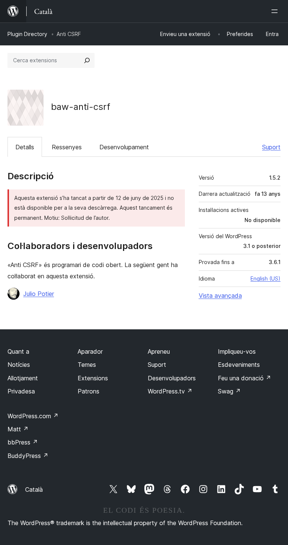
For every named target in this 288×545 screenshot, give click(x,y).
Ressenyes (67, 147)
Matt (18, 429)
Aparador (90, 351)
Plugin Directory (27, 34)
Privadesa (21, 391)
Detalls (24, 147)
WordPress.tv (170, 391)
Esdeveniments (239, 364)
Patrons (88, 391)
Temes (87, 364)
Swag (229, 391)
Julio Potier (38, 293)
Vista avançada (220, 295)
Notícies (19, 364)
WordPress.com (33, 416)
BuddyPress (28, 455)
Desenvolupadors (172, 378)
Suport (271, 147)
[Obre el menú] (276, 11)
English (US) (265, 278)
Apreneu (159, 351)
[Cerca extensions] (87, 60)
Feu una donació (244, 378)
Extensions (93, 378)
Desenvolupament (124, 147)
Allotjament (23, 378)
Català (34, 489)
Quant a (18, 351)
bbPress (23, 442)
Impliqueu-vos (237, 351)
